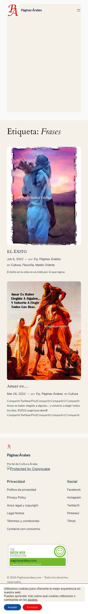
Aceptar (12, 607)
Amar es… (17, 386)
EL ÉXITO (17, 251)
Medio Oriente (45, 265)
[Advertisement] (44, 66)
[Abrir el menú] (78, 10)
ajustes (32, 599)
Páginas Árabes (31, 10)
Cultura (16, 265)
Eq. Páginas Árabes (47, 259)
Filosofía (28, 265)
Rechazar (32, 607)
